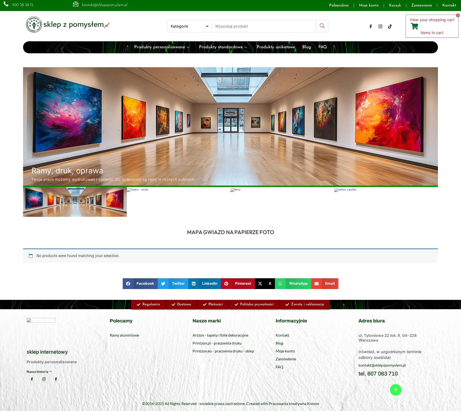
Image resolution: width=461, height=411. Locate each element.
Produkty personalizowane (159, 47)
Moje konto (369, 5)
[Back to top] (396, 390)
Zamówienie (421, 5)
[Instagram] (380, 26)
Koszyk (395, 5)
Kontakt (449, 5)
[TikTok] (390, 26)
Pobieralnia (339, 5)
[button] (140, 283)
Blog (306, 47)
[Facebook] (370, 26)
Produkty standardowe (221, 47)
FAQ (322, 47)
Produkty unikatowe (276, 47)
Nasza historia (37, 371)
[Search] (322, 26)
